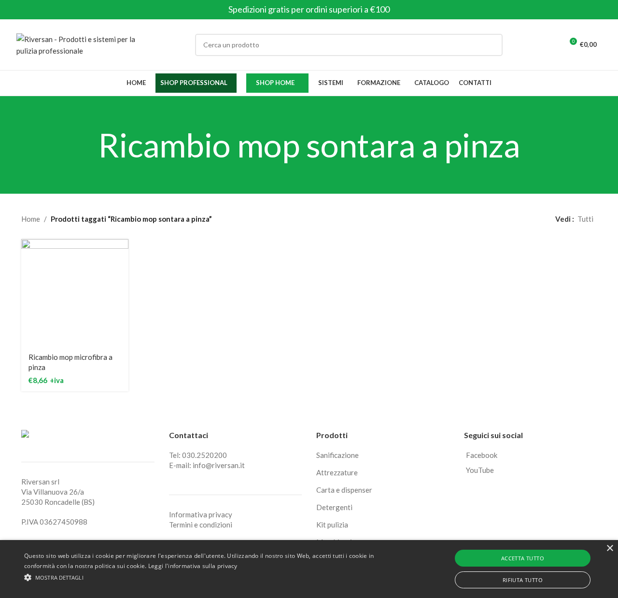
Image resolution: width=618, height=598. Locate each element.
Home (30, 218)
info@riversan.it (219, 465)
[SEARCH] (491, 45)
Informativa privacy (200, 514)
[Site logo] (76, 43)
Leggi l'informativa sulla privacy (193, 566)
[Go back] (86, 145)
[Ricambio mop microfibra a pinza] (74, 292)
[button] (209, 577)
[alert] (309, 569)
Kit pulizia (332, 524)
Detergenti (334, 507)
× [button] (609, 548)
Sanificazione (337, 455)
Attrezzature (337, 472)
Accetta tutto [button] (522, 558)
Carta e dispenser (344, 489)
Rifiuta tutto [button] (523, 580)
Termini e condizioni (200, 524)
